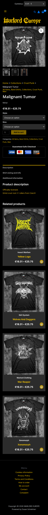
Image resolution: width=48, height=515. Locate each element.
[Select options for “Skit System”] (41, 324)
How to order (24, 482)
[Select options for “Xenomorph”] (41, 450)
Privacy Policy (24, 476)
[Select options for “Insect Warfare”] (41, 262)
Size (5, 122)
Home (5, 83)
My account (24, 486)
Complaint (24, 493)
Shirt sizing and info (12, 173)
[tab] (24, 167)
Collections (16, 83)
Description (8, 168)
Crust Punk (29, 83)
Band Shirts (16, 89)
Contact (24, 489)
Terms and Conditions (24, 479)
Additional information (13, 178)
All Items (6, 89)
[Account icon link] (38, 12)
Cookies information (24, 472)
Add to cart (19, 132)
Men (4, 91)
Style (5, 113)
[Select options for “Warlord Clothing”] (41, 387)
